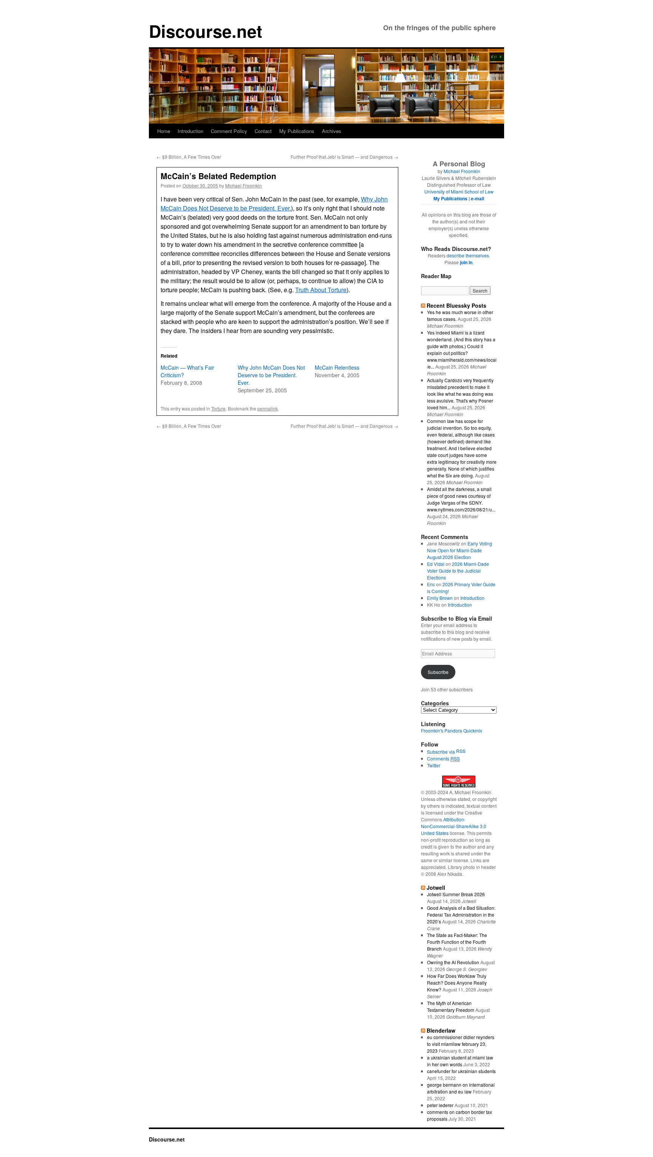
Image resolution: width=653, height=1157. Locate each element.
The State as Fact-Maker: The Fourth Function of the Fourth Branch (457, 942)
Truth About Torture (321, 289)
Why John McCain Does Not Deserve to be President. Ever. (274, 203)
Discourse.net (205, 31)
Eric (431, 584)
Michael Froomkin (243, 185)
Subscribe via (441, 751)
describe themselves (468, 255)
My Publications (296, 131)
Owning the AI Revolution (453, 962)
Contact (263, 131)
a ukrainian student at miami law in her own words (460, 1060)
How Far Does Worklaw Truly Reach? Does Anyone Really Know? (457, 983)
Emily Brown (440, 598)
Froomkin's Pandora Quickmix (451, 730)
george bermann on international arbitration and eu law (461, 1088)
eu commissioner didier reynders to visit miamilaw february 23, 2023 (460, 1044)
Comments (443, 758)
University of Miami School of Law (459, 191)
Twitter (433, 765)
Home (163, 131)
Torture (218, 408)
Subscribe (438, 672)
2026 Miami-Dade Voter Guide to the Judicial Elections (458, 571)
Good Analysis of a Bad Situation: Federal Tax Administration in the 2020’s (461, 915)
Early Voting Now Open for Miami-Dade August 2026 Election (459, 550)
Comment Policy (229, 131)
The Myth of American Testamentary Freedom (450, 1006)
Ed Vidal (435, 564)
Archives (331, 131)
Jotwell (436, 887)
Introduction (190, 131)
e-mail (477, 198)
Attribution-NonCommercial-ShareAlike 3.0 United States (453, 826)
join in (466, 262)
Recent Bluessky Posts (456, 305)
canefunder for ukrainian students (461, 1071)
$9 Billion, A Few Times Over (188, 156)
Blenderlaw (441, 1030)
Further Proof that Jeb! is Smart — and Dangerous (344, 156)
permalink (267, 408)
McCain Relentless (337, 367)
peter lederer (440, 1105)
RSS (461, 751)
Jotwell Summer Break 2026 (456, 894)
